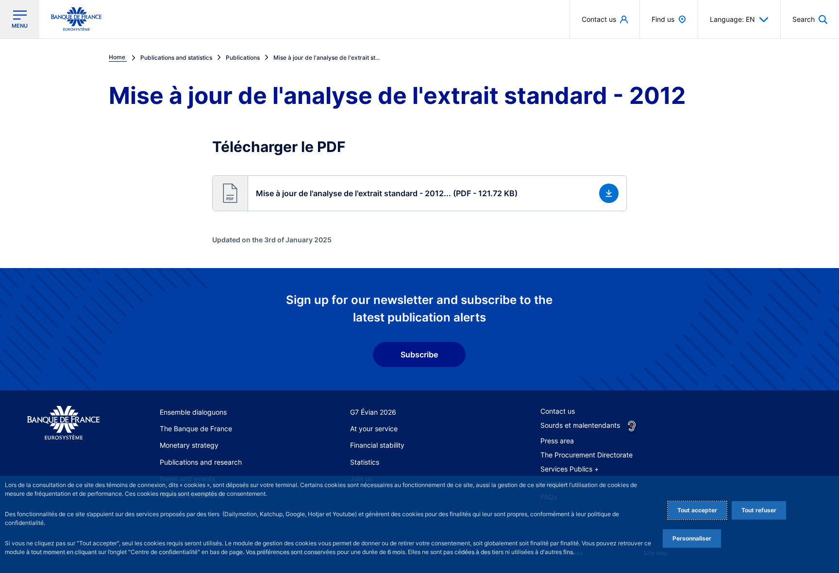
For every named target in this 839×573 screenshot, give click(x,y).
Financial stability (377, 445)
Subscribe (419, 354)
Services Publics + (569, 469)
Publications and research (201, 462)
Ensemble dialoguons (193, 412)
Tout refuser (758, 510)
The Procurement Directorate (586, 455)
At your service (374, 428)
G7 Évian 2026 (373, 412)
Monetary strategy (189, 445)
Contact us (557, 411)
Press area (557, 441)
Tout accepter (697, 510)
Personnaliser (691, 538)
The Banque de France (196, 428)
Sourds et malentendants (580, 425)
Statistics (364, 462)
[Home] (63, 423)
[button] (810, 19)
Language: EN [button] (732, 19)
